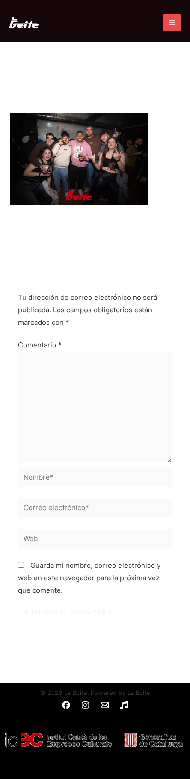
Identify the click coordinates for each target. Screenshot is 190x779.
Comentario (40, 345)
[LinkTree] (124, 705)
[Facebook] (66, 705)
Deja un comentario (42, 101)
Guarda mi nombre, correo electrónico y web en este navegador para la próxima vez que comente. (89, 578)
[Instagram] (85, 705)
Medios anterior (95, 233)
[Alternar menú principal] (172, 22)
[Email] (105, 705)
